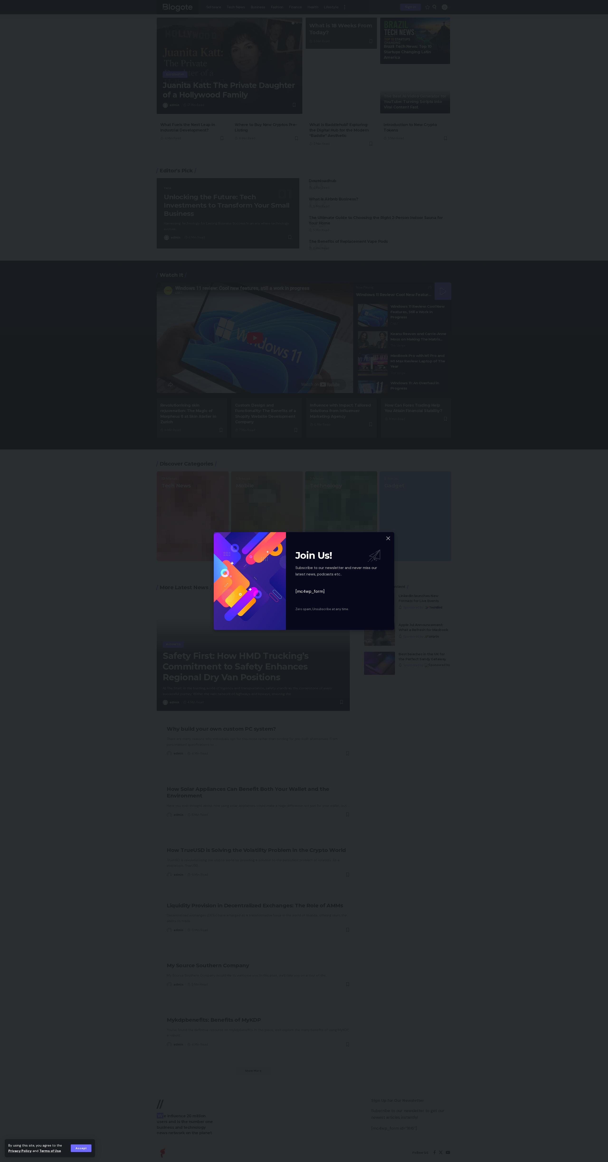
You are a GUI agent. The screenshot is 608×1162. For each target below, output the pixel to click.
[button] (81, 1148)
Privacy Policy (20, 1151)
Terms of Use (50, 1151)
